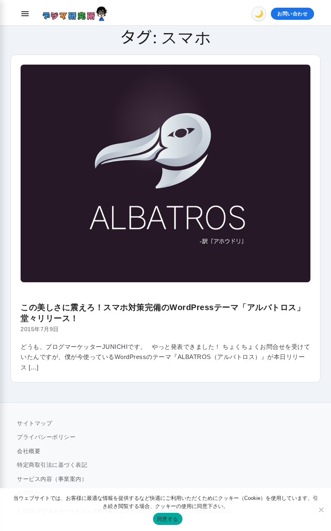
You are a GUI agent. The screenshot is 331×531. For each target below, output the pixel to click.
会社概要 (28, 451)
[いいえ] (321, 510)
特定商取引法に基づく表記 (52, 465)
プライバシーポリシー (46, 437)
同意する (167, 519)
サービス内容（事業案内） (52, 479)
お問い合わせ (292, 14)
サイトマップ (34, 423)
